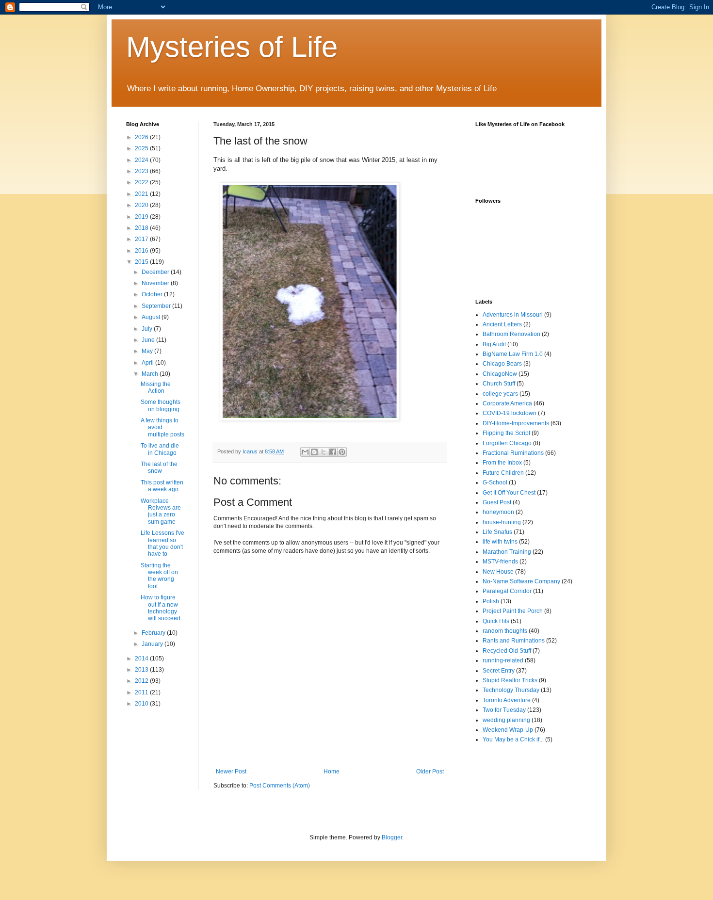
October (153, 294)
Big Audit (494, 344)
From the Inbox (502, 462)
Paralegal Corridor (507, 591)
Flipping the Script (506, 433)
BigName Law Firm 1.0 (513, 354)
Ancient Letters (502, 324)
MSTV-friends (500, 561)
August (152, 317)
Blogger (392, 837)
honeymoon (498, 512)
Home (332, 771)
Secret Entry (499, 670)
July (148, 328)
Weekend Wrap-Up (508, 729)
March (151, 373)
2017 (142, 239)
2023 (142, 171)
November (156, 283)
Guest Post (497, 502)
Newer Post (231, 771)
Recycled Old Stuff (507, 650)
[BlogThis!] (314, 452)
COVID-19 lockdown (509, 413)
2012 (142, 680)
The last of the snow (159, 467)
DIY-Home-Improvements (516, 423)
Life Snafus (497, 532)
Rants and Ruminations (514, 640)
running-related (503, 660)
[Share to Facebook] (333, 452)
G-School (495, 482)
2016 (142, 250)
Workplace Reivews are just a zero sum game (161, 511)
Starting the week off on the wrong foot (159, 576)
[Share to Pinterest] (342, 452)
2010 (142, 703)
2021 (142, 194)
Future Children (503, 472)
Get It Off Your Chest (509, 492)
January (153, 644)
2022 (142, 182)
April (148, 362)
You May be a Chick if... (513, 739)
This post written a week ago (162, 486)
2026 (142, 137)
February (154, 632)
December (156, 272)
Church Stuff (499, 383)
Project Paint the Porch (513, 611)
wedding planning (506, 720)
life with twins (500, 541)
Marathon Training (507, 551)
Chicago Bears (502, 363)
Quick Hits (496, 621)
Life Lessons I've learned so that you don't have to (162, 543)
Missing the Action (156, 387)
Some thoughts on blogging (160, 405)
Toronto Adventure (507, 700)
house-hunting (502, 522)
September (157, 306)
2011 (142, 692)
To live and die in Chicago (160, 449)
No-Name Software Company (521, 581)
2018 (142, 228)
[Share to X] (323, 452)
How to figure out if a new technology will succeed (160, 608)
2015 (142, 261)
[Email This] (305, 452)
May (148, 351)
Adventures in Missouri (513, 314)
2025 (142, 148)
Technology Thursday (511, 690)
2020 (142, 205)
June (149, 340)
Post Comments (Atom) (279, 785)
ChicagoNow (500, 373)
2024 (142, 160)
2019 (142, 216)
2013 (142, 669)
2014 (142, 658)
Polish (491, 601)
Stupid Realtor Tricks (510, 680)
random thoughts (505, 630)
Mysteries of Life (232, 47)
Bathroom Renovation (511, 334)
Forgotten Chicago (507, 443)
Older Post (430, 771)
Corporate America (507, 403)
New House (498, 571)
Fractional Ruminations (513, 453)
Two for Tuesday (504, 710)
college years (500, 393)
